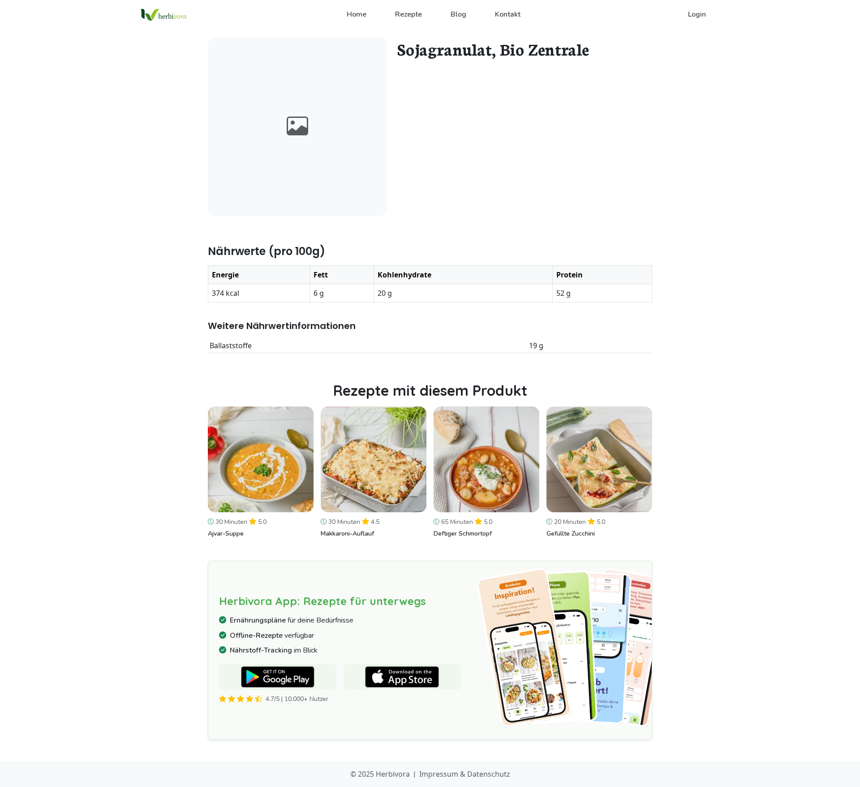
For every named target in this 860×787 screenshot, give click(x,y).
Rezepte (408, 14)
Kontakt (507, 14)
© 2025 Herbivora (380, 774)
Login (697, 14)
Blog (458, 14)
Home (356, 14)
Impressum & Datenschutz (464, 774)
